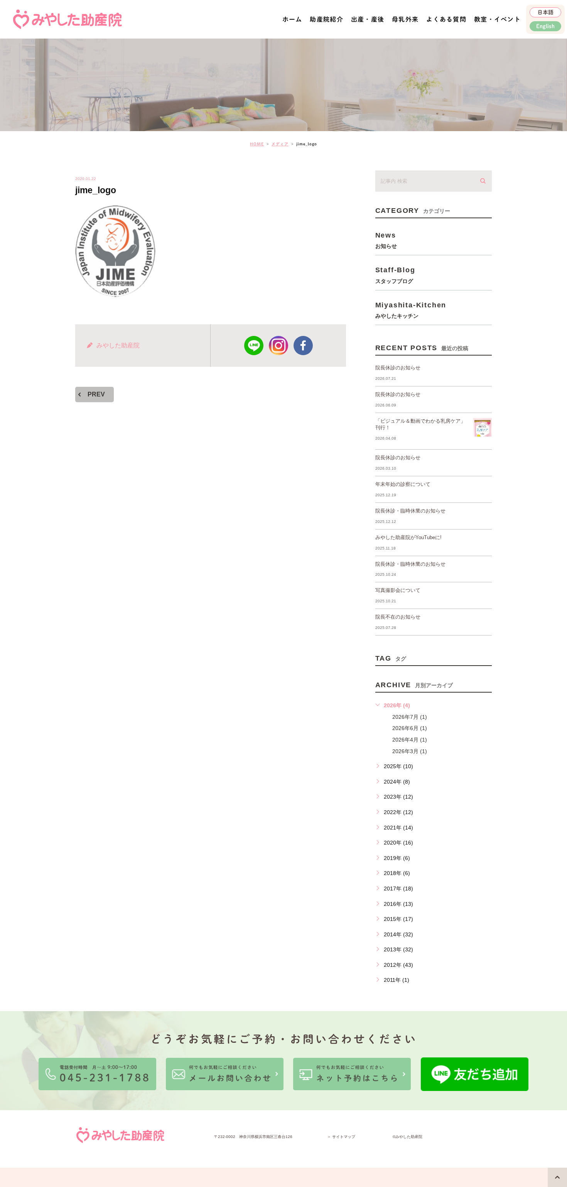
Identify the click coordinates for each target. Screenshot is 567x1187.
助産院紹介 (326, 19)
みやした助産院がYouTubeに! (408, 537)
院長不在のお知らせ (397, 617)
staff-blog (395, 274)
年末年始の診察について (402, 484)
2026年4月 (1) (409, 740)
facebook (303, 345)
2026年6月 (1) (409, 728)
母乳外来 (405, 19)
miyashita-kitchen (411, 310)
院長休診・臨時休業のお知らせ (410, 511)
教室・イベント (497, 19)
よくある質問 (446, 19)
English (545, 26)
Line (253, 345)
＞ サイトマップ (341, 1137)
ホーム (292, 19)
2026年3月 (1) (409, 751)
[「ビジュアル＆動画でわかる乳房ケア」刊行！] (482, 427)
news (386, 240)
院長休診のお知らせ (397, 368)
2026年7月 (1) (409, 717)
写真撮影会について (397, 590)
